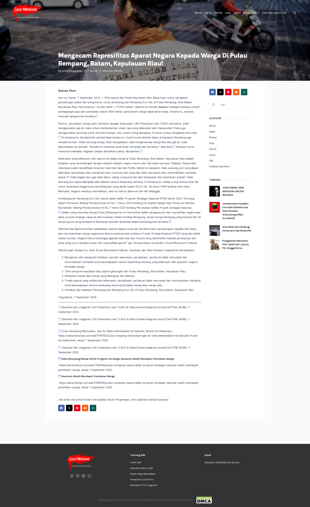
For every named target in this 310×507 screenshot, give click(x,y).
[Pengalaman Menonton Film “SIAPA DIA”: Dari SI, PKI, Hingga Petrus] (214, 245)
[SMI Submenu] (258, 12)
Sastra (237, 12)
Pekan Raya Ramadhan (142, 473)
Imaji (228, 12)
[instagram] (77, 476)
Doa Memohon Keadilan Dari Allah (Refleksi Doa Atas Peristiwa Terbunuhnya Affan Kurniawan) (235, 211)
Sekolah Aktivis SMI (141, 468)
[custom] (89, 476)
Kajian (208, 12)
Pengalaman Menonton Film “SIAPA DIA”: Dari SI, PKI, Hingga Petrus (235, 244)
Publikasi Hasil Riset (274, 12)
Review (218, 12)
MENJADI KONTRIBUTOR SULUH (222, 462)
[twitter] (72, 476)
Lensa (246, 12)
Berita (198, 12)
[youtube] (83, 476)
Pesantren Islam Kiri (142, 479)
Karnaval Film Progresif (143, 485)
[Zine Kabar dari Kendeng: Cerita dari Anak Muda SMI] (214, 230)
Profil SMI (135, 462)
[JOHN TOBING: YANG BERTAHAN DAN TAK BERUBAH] (214, 192)
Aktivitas (108, 70)
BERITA (118, 70)
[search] (213, 104)
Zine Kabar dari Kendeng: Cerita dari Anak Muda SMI (236, 228)
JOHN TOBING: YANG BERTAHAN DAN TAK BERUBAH (233, 191)
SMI (254, 12)
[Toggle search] (295, 13)
